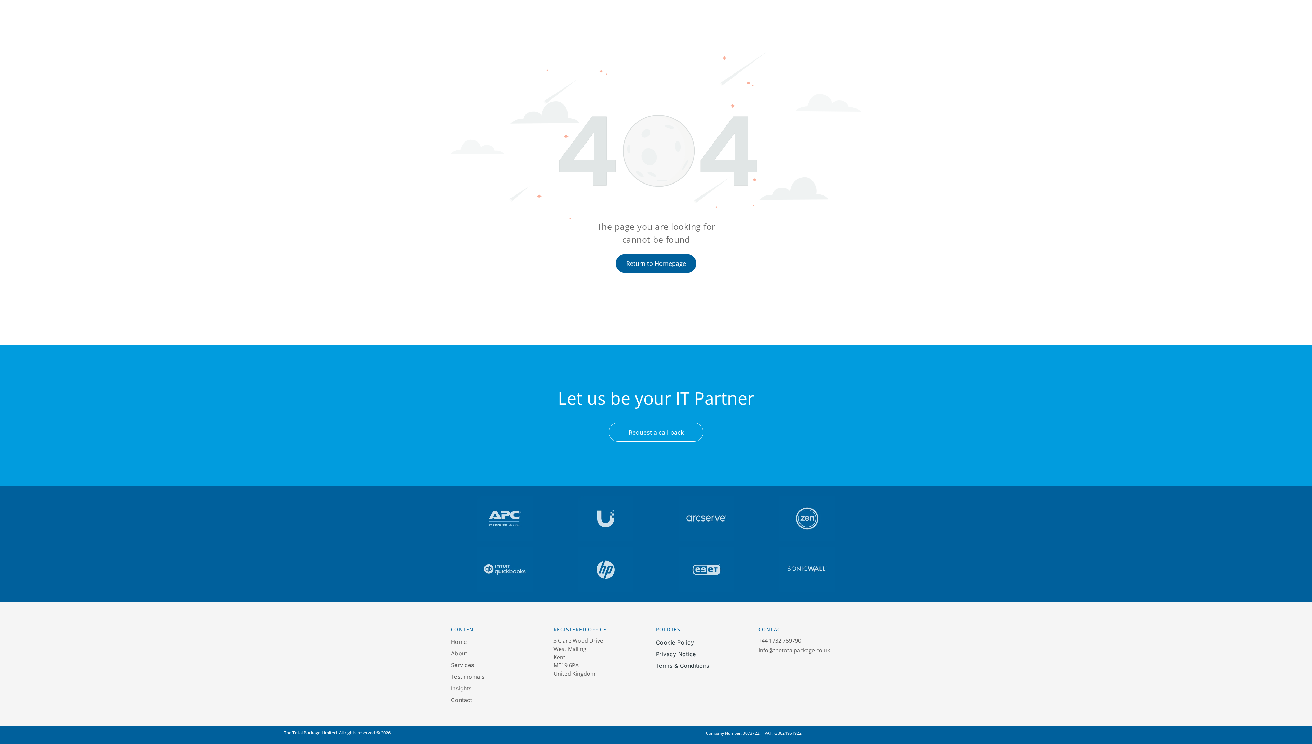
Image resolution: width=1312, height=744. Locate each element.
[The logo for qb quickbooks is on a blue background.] (505, 569)
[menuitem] (491, 642)
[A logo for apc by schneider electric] (505, 518)
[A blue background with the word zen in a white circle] (807, 518)
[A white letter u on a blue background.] (606, 518)
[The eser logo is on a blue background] (706, 569)
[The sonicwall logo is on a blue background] (807, 569)
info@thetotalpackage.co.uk (794, 650)
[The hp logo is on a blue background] (606, 569)
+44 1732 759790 (779, 641)
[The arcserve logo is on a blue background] (706, 518)
